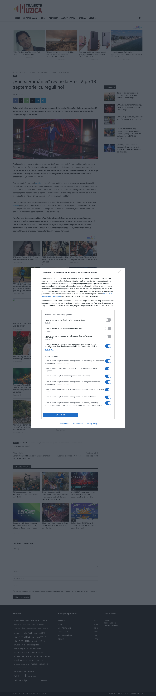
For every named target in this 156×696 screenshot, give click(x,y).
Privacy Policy (92, 423)
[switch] (108, 320)
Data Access (78, 423)
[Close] (120, 272)
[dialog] (78, 348)
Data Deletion (64, 423)
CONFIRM (60, 415)
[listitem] (78, 314)
